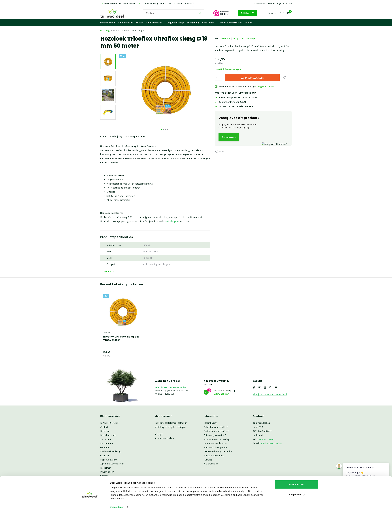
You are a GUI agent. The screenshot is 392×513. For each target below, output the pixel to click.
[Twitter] (259, 387)
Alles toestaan (296, 484)
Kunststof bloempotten (215, 447)
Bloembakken (107, 22)
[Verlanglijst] (282, 13)
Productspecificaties (135, 136)
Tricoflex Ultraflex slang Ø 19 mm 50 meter (121, 338)
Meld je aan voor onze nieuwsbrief (270, 394)
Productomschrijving (111, 136)
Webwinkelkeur (221, 393)
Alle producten (211, 463)
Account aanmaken (164, 438)
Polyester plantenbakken (216, 427)
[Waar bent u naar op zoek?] (200, 13)
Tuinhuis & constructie (229, 22)
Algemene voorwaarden (112, 463)
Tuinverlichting (154, 22)
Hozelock (225, 38)
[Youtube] (276, 387)
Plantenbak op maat (214, 455)
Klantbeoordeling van (232, 101)
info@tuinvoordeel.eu (271, 443)
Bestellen (104, 431)
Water (139, 22)
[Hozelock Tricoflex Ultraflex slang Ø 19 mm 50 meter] (122, 312)
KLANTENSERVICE (109, 422)
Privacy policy (107, 471)
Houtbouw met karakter (215, 443)
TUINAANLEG (247, 13)
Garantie (104, 447)
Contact (104, 427)
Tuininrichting (125, 22)
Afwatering (208, 22)
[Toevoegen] (137, 354)
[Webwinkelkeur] (221, 13)
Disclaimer (105, 467)
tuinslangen (172, 221)
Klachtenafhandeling (110, 451)
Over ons (104, 455)
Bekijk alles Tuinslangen (244, 38)
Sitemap (104, 475)
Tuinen (248, 22)
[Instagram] (265, 387)
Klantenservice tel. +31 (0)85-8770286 (273, 3)
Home (114, 30)
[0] (287, 13)
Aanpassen (295, 494)
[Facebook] (254, 387)
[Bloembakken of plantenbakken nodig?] (117, 13)
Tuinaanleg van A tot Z (215, 435)
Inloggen (159, 434)
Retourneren (106, 443)
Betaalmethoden (108, 435)
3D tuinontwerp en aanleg (216, 439)
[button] (161, 129)
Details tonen (117, 507)
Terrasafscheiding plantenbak (218, 451)
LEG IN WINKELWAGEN (252, 77)
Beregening (193, 22)
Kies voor (236, 106)
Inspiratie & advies (109, 459)
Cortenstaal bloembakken (216, 431)
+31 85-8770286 (265, 439)
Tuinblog (208, 459)
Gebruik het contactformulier (171, 387)
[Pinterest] (270, 387)
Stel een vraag (229, 137)
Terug (106, 30)
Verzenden (105, 439)
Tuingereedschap (174, 22)
